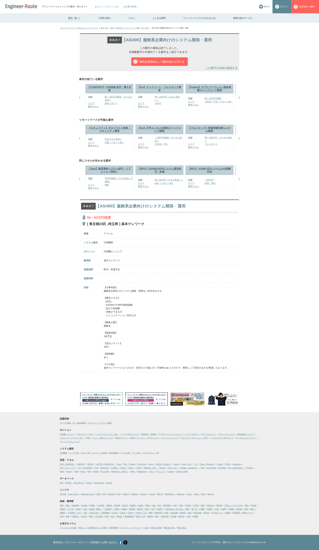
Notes (83, 471)
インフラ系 (74, 453)
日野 (106, 516)
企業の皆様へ (131, 6)
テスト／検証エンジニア (103, 438)
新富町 (62, 509)
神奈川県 (165, 516)
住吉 (190, 513)
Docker (123, 468)
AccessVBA (211, 468)
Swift (76, 471)
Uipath (96, 471)
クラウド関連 (65, 423)
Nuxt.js (176, 464)
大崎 (188, 516)
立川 (79, 513)
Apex (133, 471)
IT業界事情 (113, 528)
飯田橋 (132, 509)
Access (109, 483)
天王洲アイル (216, 513)
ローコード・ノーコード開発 (100, 423)
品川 (112, 516)
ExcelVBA (222, 468)
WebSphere (169, 494)
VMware (134, 494)
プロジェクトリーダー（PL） (72, 438)
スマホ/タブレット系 (150, 453)
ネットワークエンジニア (70, 442)
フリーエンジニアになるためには (199, 18)
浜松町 (78, 509)
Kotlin (62, 471)
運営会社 (57, 542)
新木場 (219, 505)
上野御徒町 (105, 513)
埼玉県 (173, 516)
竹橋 (217, 509)
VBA (202, 468)
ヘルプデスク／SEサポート (222, 438)
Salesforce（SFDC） (120, 471)
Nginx (196, 494)
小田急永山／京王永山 (174, 509)
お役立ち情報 (156, 528)
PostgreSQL (99, 483)
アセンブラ (161, 471)
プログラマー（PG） (85, 434)
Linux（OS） (187, 464)
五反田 (122, 513)
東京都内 (167, 505)
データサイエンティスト (246, 438)
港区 (147, 509)
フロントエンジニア (226, 434)
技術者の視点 (169, 528)
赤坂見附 (174, 513)
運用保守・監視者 (149, 434)
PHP (125, 464)
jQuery (131, 468)
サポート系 (85, 453)
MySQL (69, 483)
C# (79, 468)
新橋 (147, 505)
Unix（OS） (173, 468)
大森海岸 (108, 509)
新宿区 (119, 516)
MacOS (211, 494)
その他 (145, 528)
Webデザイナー (121, 438)
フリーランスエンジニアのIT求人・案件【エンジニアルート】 (219, 542)
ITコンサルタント (209, 434)
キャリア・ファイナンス (130, 528)
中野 (61, 516)
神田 (246, 509)
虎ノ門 (194, 509)
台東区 (116, 509)
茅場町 (231, 509)
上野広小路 (93, 513)
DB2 (61, 483)
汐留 (181, 505)
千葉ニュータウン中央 (233, 505)
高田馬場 (236, 513)
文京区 (84, 516)
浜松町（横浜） (95, 509)
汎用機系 (63, 453)
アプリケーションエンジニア (170, 434)
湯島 (91, 516)
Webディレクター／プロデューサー (145, 438)
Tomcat (152, 494)
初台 (159, 505)
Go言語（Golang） (163, 464)
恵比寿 (125, 505)
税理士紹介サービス (243, 18)
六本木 (130, 513)
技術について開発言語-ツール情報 (93, 528)
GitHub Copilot (182, 471)
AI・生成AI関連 (79, 423)
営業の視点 (181, 528)
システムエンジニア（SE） (107, 434)
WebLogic (181, 494)
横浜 (252, 509)
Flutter (220, 464)
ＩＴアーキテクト (192, 434)
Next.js (69, 471)
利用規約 (95, 542)
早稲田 (188, 505)
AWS (99, 494)
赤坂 (166, 513)
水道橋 (227, 513)
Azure (189, 494)
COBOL (114, 468)
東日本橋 (197, 513)
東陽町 (62, 513)
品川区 (115, 513)
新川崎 (117, 505)
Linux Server (73, 494)
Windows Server (87, 494)
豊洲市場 (158, 513)
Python (132, 464)
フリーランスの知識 (68, 528)
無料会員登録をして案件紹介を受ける (161, 61)
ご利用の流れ (104, 18)
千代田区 (71, 513)
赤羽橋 (195, 516)
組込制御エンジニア (245, 434)
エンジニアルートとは (108, 6)
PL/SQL (249, 468)
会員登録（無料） (307, 6)
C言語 (138, 468)
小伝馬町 (100, 505)
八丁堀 (70, 509)
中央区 (253, 505)
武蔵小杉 (210, 505)
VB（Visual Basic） (236, 468)
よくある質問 (159, 18)
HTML (227, 464)
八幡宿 (202, 509)
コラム (131, 18)
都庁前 (140, 509)
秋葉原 (133, 505)
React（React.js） (207, 464)
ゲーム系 (136, 453)
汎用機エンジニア (67, 434)
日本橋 (84, 505)
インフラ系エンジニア (130, 434)
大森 (85, 509)
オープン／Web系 (99, 453)
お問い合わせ (109, 542)
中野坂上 (75, 516)
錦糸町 (183, 513)
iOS (104, 494)
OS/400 (63, 494)
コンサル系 (125, 453)
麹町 (187, 509)
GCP (119, 494)
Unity (203, 494)
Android (111, 494)
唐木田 (181, 516)
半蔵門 (223, 509)
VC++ (152, 471)
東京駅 (239, 509)
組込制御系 (113, 453)
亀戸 (157, 516)
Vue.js (150, 464)
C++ (196, 464)
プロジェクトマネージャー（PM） (195, 438)
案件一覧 (72, 18)
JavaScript (236, 464)
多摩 (67, 516)
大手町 (196, 505)
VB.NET (90, 464)
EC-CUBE (105, 471)
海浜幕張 (75, 505)
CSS (96, 468)
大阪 (153, 505)
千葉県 (92, 505)
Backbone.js (142, 471)
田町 (203, 505)
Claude (171, 471)
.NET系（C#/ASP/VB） (105, 464)
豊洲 (151, 513)
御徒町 (124, 509)
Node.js (163, 468)
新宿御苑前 (129, 516)
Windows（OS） (150, 468)
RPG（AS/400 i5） (67, 464)
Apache (143, 494)
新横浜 (109, 505)
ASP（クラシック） (68, 468)
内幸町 (140, 505)
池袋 (61, 505)
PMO (88, 438)
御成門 (160, 509)
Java (119, 464)
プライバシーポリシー (76, 542)
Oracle (89, 483)
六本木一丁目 (141, 513)
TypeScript (141, 464)
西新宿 (150, 516)
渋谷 (175, 505)
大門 (153, 509)
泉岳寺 (206, 513)
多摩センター (247, 513)
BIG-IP (160, 494)
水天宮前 (99, 516)
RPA (89, 471)
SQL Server (79, 483)
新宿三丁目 (140, 516)
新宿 (247, 505)
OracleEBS (87, 468)
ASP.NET (81, 464)
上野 (85, 513)
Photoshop (104, 468)
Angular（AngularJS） (189, 468)
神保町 (210, 509)
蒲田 (67, 505)
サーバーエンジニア (170, 438)
